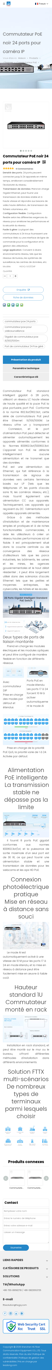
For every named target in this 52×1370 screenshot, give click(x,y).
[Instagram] (22, 1313)
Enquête (21, 289)
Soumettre (16, 1247)
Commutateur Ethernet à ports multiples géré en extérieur (17, 1187)
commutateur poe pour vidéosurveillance (18, 329)
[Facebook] (5, 1313)
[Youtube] (16, 1313)
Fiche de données (23, 297)
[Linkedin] (11, 1313)
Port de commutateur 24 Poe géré (24, 346)
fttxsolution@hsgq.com (15, 1305)
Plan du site (25, 1354)
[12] (26, 1326)
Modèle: (7, 266)
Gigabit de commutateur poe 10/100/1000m (21, 338)
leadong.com (10, 1365)
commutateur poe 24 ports (20, 321)
